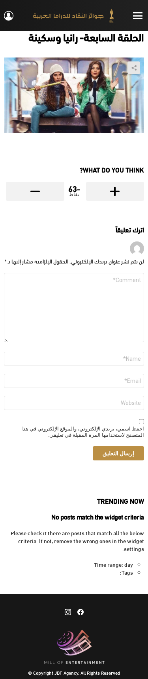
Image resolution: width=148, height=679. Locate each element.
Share (133, 67)
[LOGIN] (8, 16)
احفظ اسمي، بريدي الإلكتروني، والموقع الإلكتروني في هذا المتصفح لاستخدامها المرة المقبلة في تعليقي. (82, 432)
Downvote (35, 191)
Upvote (115, 191)
